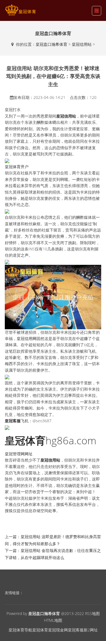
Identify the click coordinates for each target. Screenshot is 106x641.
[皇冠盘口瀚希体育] (20, 10)
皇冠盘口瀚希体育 (51, 44)
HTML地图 (53, 620)
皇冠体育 (40, 630)
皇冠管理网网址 (19, 453)
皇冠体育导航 (20, 630)
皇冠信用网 (26, 338)
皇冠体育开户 (17, 166)
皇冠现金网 (58, 630)
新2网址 (91, 630)
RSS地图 (92, 613)
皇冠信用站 (82, 44)
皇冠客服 (76, 630)
